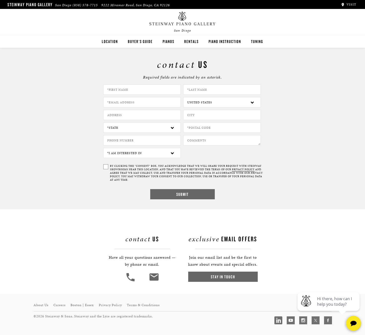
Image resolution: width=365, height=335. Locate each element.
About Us (41, 305)
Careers (59, 305)
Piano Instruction (225, 41)
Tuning (257, 41)
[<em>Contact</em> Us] (154, 281)
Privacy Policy (110, 305)
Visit (350, 4)
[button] (131, 281)
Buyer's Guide (140, 41)
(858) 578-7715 (85, 5)
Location (110, 41)
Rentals (191, 41)
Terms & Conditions (143, 305)
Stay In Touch (223, 276)
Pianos (168, 41)
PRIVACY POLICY (243, 169)
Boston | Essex (82, 305)
